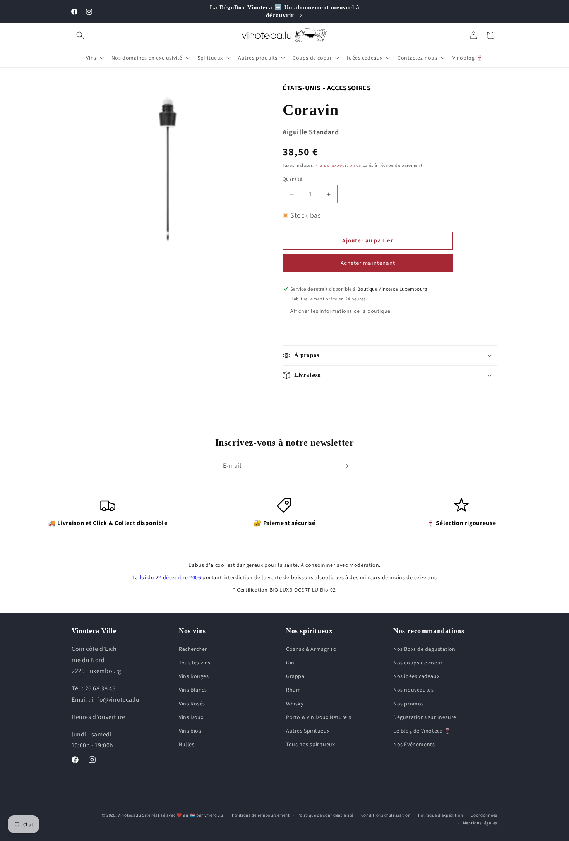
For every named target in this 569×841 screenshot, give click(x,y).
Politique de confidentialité (325, 815)
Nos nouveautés (413, 689)
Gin (290, 662)
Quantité (292, 179)
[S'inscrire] (345, 466)
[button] (80, 35)
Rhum (293, 689)
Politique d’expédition (440, 815)
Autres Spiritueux (307, 730)
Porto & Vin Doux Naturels (318, 717)
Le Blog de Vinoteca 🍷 (422, 730)
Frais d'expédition (335, 165)
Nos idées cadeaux (416, 676)
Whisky (294, 703)
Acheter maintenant (368, 262)
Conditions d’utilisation (386, 815)
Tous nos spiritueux (310, 744)
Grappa (295, 676)
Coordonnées (484, 815)
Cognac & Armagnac (311, 648)
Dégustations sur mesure (424, 717)
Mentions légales (480, 823)
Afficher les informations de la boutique (340, 310)
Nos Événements (414, 744)
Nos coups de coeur (418, 662)
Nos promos (408, 703)
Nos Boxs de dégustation (424, 648)
